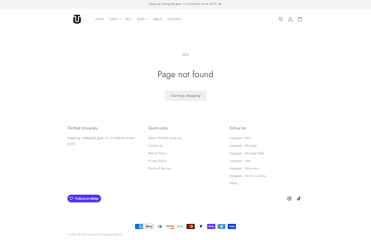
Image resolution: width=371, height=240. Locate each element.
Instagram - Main (240, 138)
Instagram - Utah (240, 161)
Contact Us (155, 145)
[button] (115, 19)
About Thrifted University (165, 138)
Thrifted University (88, 234)
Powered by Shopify (110, 234)
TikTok (234, 183)
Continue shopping (185, 95)
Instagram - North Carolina (247, 176)
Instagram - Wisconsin (244, 168)
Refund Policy (157, 153)
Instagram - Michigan (243, 145)
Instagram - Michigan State (247, 153)
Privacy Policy (157, 161)
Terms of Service (159, 168)
